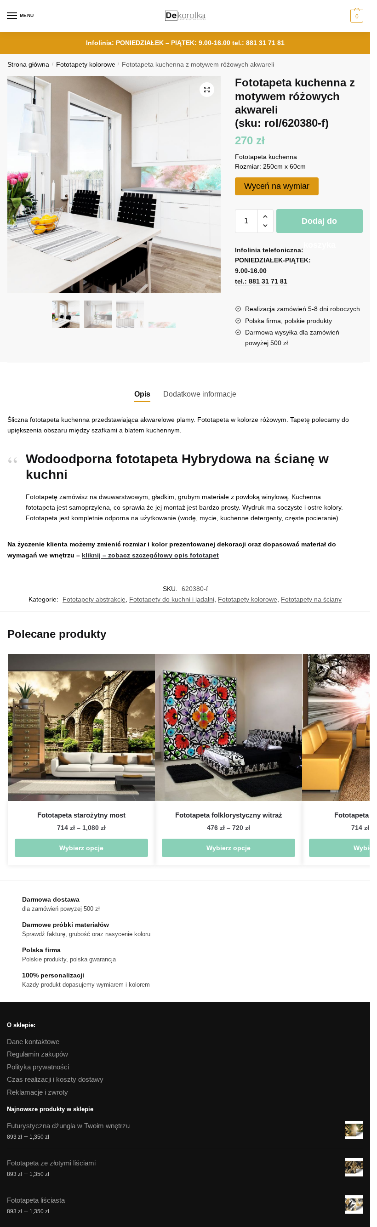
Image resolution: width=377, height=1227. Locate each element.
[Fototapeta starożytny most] (81, 727)
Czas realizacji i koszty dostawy (55, 1079)
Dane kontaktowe (33, 1041)
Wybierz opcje (81, 848)
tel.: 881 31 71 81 (258, 42)
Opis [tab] (142, 394)
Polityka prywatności (38, 1067)
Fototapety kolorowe (85, 64)
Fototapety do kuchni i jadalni (171, 599)
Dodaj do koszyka (319, 224)
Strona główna (28, 64)
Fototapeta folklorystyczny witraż (228, 815)
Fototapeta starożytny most (81, 815)
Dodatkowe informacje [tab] (199, 394)
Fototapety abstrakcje (94, 599)
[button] (207, 89)
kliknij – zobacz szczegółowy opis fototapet (150, 555)
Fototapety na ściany (311, 599)
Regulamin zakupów (37, 1054)
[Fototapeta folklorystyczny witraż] (228, 727)
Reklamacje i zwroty (37, 1092)
